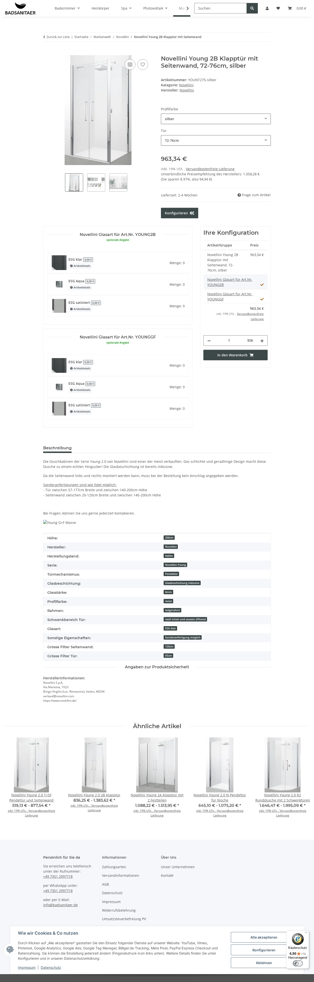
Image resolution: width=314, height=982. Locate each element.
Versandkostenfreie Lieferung (210, 169)
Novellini (186, 85)
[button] (184, 8)
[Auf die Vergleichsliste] (130, 64)
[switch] (298, 963)
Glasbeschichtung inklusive (182, 583)
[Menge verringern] (209, 341)
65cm (168, 655)
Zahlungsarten (114, 867)
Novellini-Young (175, 565)
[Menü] (306, 933)
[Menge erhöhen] (262, 341)
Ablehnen (264, 963)
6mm (168, 592)
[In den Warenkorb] (47, 52)
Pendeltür (171, 574)
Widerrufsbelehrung (119, 910)
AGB (105, 884)
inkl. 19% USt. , (18, 811)
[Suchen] (252, 8)
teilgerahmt (172, 610)
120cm (169, 646)
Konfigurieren (263, 950)
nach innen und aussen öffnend (185, 619)
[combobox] (216, 119)
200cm (169, 537)
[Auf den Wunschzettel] (142, 64)
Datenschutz (51, 967)
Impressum (27, 967)
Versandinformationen (120, 875)
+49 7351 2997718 (58, 876)
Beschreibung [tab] (57, 448)
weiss (168, 601)
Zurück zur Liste (58, 37)
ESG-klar (170, 628)
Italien (169, 555)
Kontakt (167, 875)
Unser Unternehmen (178, 867)
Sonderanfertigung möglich (182, 637)
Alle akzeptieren (263, 937)
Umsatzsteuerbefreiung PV (124, 919)
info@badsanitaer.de (60, 905)
